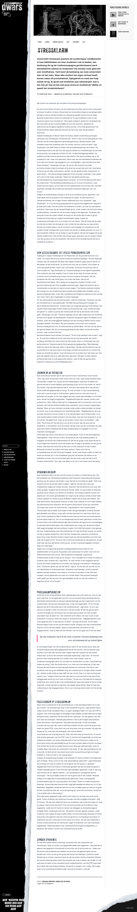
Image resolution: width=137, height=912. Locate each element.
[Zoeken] (18, 446)
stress (47, 42)
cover (39, 42)
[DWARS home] (14, 9)
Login (39, 883)
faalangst (76, 42)
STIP (68, 42)
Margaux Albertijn (63, 94)
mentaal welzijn (58, 42)
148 (84, 42)
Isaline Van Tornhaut (83, 94)
